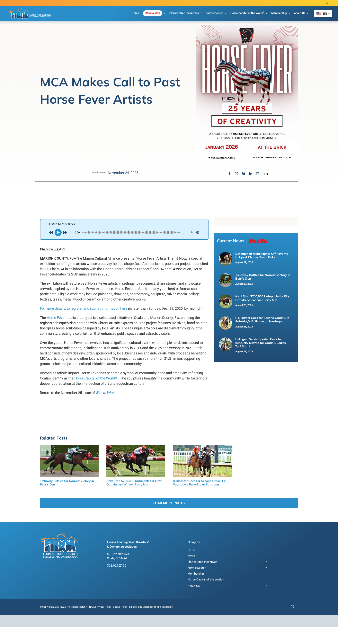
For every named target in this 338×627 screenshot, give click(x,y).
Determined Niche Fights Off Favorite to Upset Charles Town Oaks (261, 255)
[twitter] (326, 3)
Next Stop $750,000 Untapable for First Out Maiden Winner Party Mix (263, 298)
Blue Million (144, 606)
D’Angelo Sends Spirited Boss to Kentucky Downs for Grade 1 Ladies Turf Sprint (260, 342)
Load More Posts (169, 503)
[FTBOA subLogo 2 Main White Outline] (30, 8)
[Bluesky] (243, 173)
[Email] (257, 173)
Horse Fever (56, 318)
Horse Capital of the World (96, 378)
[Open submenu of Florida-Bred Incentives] (265, 562)
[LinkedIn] (250, 173)
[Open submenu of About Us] (265, 586)
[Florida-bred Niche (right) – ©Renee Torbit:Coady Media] (225, 254)
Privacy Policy (103, 606)
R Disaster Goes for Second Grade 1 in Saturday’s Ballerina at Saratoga (262, 319)
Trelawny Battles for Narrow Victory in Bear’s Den (262, 276)
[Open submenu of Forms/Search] (265, 568)
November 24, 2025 (123, 173)
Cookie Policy (120, 606)
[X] (236, 173)
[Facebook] (229, 173)
